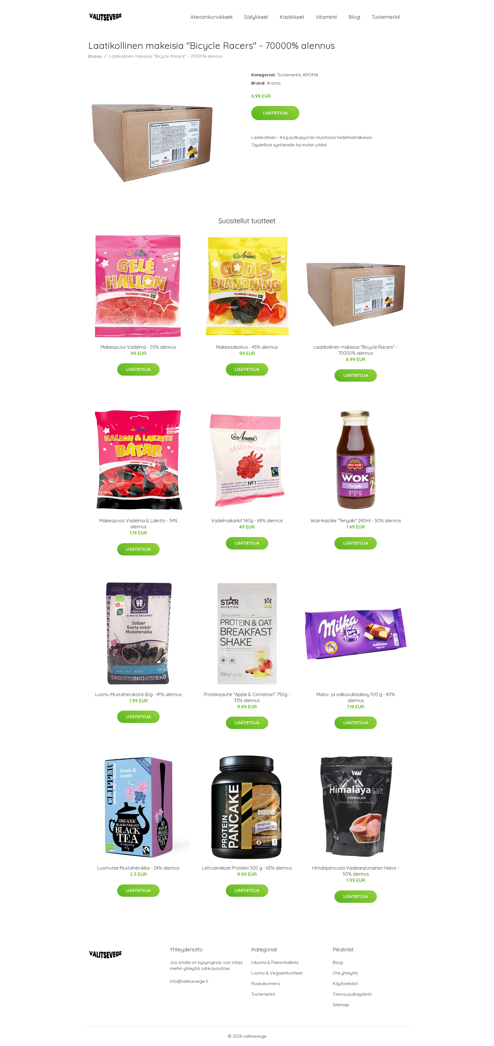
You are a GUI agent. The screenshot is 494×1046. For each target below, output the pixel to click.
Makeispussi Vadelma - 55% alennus (138, 347)
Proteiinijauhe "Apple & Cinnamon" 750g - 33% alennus (247, 697)
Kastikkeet (292, 17)
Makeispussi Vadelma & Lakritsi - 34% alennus (138, 523)
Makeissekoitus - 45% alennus (247, 347)
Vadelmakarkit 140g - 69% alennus (247, 520)
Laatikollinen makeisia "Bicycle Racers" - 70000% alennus (356, 350)
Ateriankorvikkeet (211, 17)
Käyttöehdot (345, 983)
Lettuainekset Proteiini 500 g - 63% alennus (247, 868)
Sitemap (341, 1004)
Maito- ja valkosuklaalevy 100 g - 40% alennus (355, 697)
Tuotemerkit (386, 17)
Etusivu (95, 56)
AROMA (310, 74)
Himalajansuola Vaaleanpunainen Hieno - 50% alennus (355, 871)
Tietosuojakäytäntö (352, 994)
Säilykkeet (256, 17)
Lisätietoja (275, 112)
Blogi (354, 17)
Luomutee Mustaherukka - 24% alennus (138, 868)
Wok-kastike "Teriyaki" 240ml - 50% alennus (355, 520)
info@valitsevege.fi (189, 981)
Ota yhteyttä (345, 973)
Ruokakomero (265, 983)
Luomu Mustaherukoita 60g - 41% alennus (138, 694)
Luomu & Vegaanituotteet (276, 973)
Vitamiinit (326, 17)
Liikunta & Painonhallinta (274, 962)
